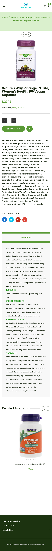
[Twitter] (11, 219)
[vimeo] (18, 219)
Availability (7, 107)
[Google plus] (24, 219)
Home (5, 17)
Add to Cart (14, 128)
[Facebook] (4, 219)
